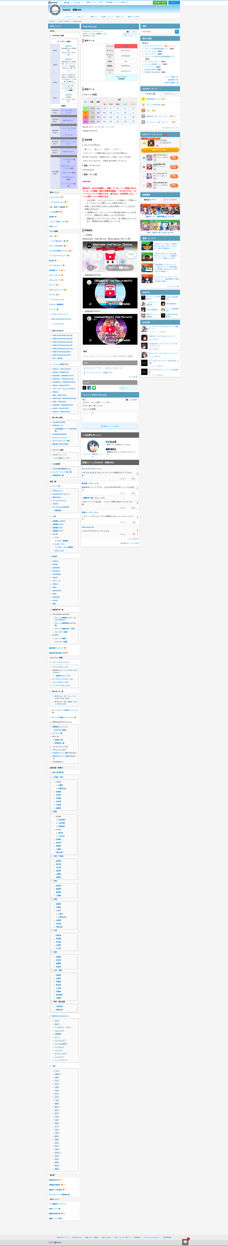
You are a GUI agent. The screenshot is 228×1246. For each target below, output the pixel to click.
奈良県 (58, 924)
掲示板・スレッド (107, 16)
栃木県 (58, 843)
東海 (55, 881)
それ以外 (61, 836)
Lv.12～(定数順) (62, 541)
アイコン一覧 (57, 733)
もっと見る (132, 539)
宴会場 (51, 260)
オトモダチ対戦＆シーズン (58, 251)
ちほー (51, 236)
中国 (55, 931)
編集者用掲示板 (54, 1213)
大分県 (58, 988)
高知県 (58, 967)
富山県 (58, 864)
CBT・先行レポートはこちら (159, 232)
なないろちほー (113, 368)
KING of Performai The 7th (61, 319)
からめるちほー (67, 159)
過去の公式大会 (57, 331)
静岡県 (58, 889)
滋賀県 (58, 904)
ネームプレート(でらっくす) (63, 679)
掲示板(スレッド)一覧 (128, 543)
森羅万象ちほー (68, 120)
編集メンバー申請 (133, 16)
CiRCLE (56, 561)
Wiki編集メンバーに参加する (117, 2)
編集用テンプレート (59, 1204)
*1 (130, 66)
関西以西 (59, 1010)
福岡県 (58, 975)
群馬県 (58, 846)
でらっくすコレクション (61, 662)
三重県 (58, 895)
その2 (62, 698)
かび (93, 36)
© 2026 (51, 1242)
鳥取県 (58, 935)
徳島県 (58, 957)
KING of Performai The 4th (62, 345)
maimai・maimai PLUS (61, 412)
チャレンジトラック (60, 438)
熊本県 (58, 985)
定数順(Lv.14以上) (59, 521)
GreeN (55, 600)
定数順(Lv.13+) (58, 524)
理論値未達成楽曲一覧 (57, 653)
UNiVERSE (57, 574)
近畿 (55, 899)
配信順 (54, 556)
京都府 (58, 907)
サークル (52, 295)
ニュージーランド (61, 1060)
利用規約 (137, 1237)
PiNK (54, 594)
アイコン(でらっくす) (60, 667)
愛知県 (58, 892)
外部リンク (53, 226)
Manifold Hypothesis (155, 72)
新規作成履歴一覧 (171, 83)
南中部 (60, 833)
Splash (55, 577)
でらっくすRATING (56, 246)
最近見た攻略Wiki (170, 200)
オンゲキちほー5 (67, 184)
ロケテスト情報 (57, 450)
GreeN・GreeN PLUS (61, 408)
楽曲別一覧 (59, 740)
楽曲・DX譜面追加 (68, 75)
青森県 (58, 792)
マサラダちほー (66, 99)
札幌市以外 (62, 788)
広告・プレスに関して (122, 1237)
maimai (126, 46)
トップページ (67, 16)
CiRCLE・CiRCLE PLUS (62, 369)
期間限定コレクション (60, 727)
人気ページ (80, 16)
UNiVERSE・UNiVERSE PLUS (64, 382)
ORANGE (56, 597)
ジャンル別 (56, 486)
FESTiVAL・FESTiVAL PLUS (63, 379)
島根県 (58, 939)
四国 (55, 952)
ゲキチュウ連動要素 (56, 304)
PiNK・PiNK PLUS (59, 402)
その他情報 (56, 464)
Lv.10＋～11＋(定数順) (65, 547)
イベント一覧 (54, 309)
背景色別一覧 (59, 743)
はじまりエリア (91, 368)
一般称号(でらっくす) (62, 676)
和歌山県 (59, 927)
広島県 (58, 945)
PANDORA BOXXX (60, 434)
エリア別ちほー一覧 (58, 241)
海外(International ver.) (60, 1016)
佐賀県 (58, 978)
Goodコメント (170, 94)
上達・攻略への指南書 (57, 207)
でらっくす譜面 (60, 638)
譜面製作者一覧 (57, 610)
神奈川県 (59, 852)
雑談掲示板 (53, 1180)
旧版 (68, 441)
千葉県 (58, 849)
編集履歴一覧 (173, 80)
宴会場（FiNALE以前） (61, 444)
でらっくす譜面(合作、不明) (65, 629)
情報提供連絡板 (54, 1185)
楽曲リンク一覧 (54, 1209)
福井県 (58, 871)
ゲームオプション (57, 202)
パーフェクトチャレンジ (57, 256)
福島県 (58, 808)
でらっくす (57, 581)
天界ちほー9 (66, 68)
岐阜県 (58, 886)
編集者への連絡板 (55, 1190)
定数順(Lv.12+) (58, 531)
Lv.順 (54, 516)
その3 (57, 672)
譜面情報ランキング (56, 648)
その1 (70, 670)
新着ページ (93, 16)
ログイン (174, 2)
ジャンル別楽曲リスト (156, 64)
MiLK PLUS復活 (60, 730)
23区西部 (61, 823)
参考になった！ (130, 34)
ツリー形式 (106, 402)
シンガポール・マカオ (63, 1027)
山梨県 (58, 874)
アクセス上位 (150, 94)
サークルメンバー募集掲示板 (59, 1195)
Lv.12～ (57, 537)
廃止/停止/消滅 (57, 417)
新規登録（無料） (160, 2)
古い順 (99, 406)
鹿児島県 (59, 995)
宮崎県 (58, 991)
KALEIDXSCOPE (59, 422)
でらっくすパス (54, 275)
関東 (55, 812)
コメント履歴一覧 (171, 77)
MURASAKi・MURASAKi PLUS (64, 398)
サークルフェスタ (57, 299)
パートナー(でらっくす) (61, 685)
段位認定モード (54, 270)
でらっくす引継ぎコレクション (62, 717)
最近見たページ (150, 200)
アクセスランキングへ (170, 128)
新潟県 (58, 861)
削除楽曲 (58, 510)
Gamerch (53, 2)
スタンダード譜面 (61, 632)
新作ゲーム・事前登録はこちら (159, 216)
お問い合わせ (106, 1237)
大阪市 (60, 914)
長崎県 (58, 982)
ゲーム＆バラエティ (60, 501)
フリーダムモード (55, 265)
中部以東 (59, 1006)
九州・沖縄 (58, 970)
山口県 (58, 948)
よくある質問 (54, 212)
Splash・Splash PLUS (61, 385)
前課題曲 (121, 79)
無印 (54, 604)
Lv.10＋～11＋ (60, 544)
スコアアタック (58, 324)
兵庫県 (58, 920)
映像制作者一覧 (58, 475)
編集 (68, 3)
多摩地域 (61, 826)
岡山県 (58, 942)
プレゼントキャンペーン (60, 314)
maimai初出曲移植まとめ (62, 469)
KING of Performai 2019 (61, 355)
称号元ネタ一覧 (57, 691)
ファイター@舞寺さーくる (97, 33)
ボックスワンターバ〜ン (159, 46)
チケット (52, 285)
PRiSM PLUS (126, 71)
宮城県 (58, 798)
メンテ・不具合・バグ (57, 222)
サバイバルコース (59, 441)
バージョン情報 (57, 364)
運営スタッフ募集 (91, 1237)
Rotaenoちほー (66, 53)
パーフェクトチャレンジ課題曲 (97, 373)
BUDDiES (56, 568)
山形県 (58, 805)
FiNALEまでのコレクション (62, 722)
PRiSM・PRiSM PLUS (61, 372)
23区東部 (61, 820)
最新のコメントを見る (111, 426)
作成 (78, 3)
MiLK (54, 587)
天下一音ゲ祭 (57, 358)
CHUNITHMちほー (68, 177)
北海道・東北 (58, 777)
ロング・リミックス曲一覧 (62, 472)
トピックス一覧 (173, 286)
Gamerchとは (77, 1237)
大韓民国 (58, 1034)
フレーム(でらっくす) (60, 682)
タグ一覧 (132, 377)
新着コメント (120, 16)
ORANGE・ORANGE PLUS (63, 405)
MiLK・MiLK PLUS (59, 395)
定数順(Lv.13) (57, 528)
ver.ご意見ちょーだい (62, 458)
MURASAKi (57, 591)
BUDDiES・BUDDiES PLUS (63, 376)
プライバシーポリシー (152, 1237)
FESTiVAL (56, 571)
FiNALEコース (58, 425)
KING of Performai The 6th (62, 339)
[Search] (177, 32)
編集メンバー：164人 (95, 2)
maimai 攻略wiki (72, 10)
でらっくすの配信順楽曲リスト (159, 49)
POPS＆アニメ (58, 491)
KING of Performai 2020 (61, 352)
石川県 (58, 867)
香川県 (58, 960)
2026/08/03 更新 (58, 36)
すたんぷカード (54, 280)
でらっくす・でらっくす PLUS (64, 389)
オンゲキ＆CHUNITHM (61, 507)
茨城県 (58, 839)
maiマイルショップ (56, 290)
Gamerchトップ (62, 1237)
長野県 (58, 877)
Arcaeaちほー (66, 173)
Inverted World (153, 69)
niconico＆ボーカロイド (61, 494)
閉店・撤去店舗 (59, 1002)
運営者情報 (167, 1237)
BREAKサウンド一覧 (60, 756)
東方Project (57, 497)
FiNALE (55, 392)
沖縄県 (58, 998)
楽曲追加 (68, 46)
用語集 (51, 217)
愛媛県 (58, 963)
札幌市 (60, 785)
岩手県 (58, 795)
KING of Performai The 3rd (62, 349)
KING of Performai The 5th (62, 342)
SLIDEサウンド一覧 (60, 753)
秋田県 (58, 801)
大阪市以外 (62, 917)
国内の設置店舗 (57, 772)
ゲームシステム (54, 197)
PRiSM (55, 564)
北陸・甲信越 (58, 856)
